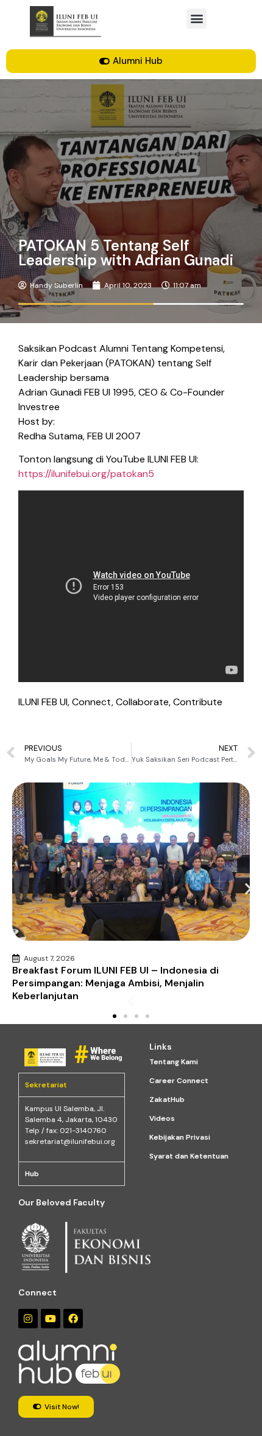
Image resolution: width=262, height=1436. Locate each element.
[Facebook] (73, 1318)
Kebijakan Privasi (179, 1137)
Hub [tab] (32, 1174)
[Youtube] (50, 1318)
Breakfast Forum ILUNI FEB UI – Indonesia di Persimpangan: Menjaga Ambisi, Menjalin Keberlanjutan (115, 983)
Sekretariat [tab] (46, 1085)
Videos (162, 1118)
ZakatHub (167, 1099)
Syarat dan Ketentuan (188, 1156)
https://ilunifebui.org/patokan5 (86, 473)
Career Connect (178, 1081)
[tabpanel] (71, 1129)
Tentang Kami (173, 1062)
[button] (196, 19)
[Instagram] (28, 1318)
